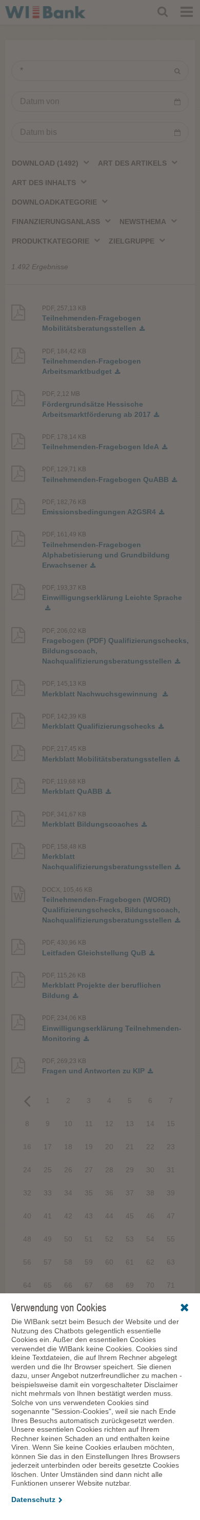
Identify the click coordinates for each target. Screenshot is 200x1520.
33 (48, 1193)
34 (68, 1193)
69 (130, 1285)
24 (27, 1170)
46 (150, 1216)
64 (27, 1285)
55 (171, 1239)
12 (109, 1123)
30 (150, 1170)
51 (89, 1239)
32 (27, 1193)
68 (109, 1285)
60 (109, 1262)
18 (68, 1147)
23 (171, 1147)
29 (130, 1170)
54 (150, 1239)
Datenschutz (33, 1499)
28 (109, 1170)
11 (89, 1123)
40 (27, 1216)
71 (171, 1285)
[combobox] (51, 162)
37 (130, 1193)
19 (89, 1147)
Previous (27, 1100)
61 (130, 1262)
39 (171, 1193)
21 (130, 1147)
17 (48, 1147)
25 (48, 1170)
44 (109, 1216)
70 (150, 1285)
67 (89, 1285)
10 (68, 1123)
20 (109, 1147)
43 (89, 1216)
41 (48, 1216)
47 (171, 1216)
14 (150, 1123)
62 (150, 1262)
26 (68, 1170)
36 (109, 1193)
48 (27, 1239)
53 (130, 1239)
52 (109, 1239)
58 (68, 1262)
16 (27, 1147)
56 (27, 1262)
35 (89, 1193)
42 (68, 1216)
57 (48, 1262)
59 (89, 1262)
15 (171, 1123)
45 (130, 1216)
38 (150, 1193)
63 (171, 1262)
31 (171, 1170)
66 (68, 1285)
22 (150, 1147)
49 (48, 1239)
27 (89, 1170)
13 (130, 1123)
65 (48, 1285)
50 (68, 1239)
